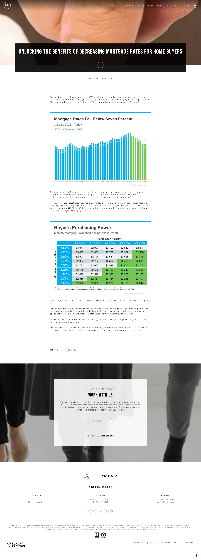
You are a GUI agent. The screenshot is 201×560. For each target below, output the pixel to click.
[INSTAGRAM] (89, 511)
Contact (185, 5)
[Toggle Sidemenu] (195, 5)
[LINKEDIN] (100, 511)
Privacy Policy (188, 543)
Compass (63, 525)
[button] (100, 421)
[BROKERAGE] (112, 511)
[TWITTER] (94, 511)
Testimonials (171, 5)
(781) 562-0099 (108, 436)
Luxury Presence (150, 543)
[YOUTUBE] (106, 511)
